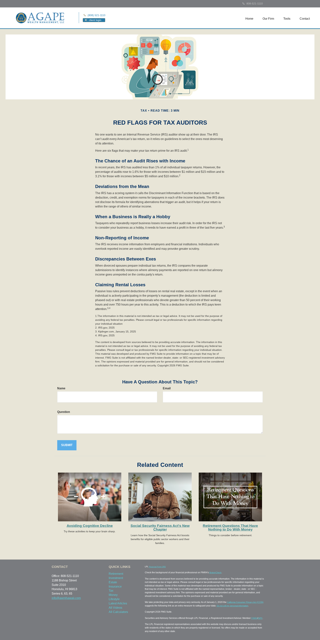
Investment (116, 578)
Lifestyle (114, 599)
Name (61, 388)
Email (167, 388)
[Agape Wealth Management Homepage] (40, 17)
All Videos (115, 607)
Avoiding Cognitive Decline (90, 526)
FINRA (254, 618)
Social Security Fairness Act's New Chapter (160, 528)
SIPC (260, 618)
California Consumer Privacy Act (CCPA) (245, 602)
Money (113, 594)
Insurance (115, 586)
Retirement (116, 573)
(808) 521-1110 (96, 15)
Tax (111, 590)
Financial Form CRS (157, 567)
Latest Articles (118, 603)
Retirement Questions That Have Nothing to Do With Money (230, 528)
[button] (268, 19)
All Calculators (118, 611)
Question (63, 411)
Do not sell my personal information (232, 606)
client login (95, 20)
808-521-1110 (254, 3)
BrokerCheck (215, 572)
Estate (113, 582)
